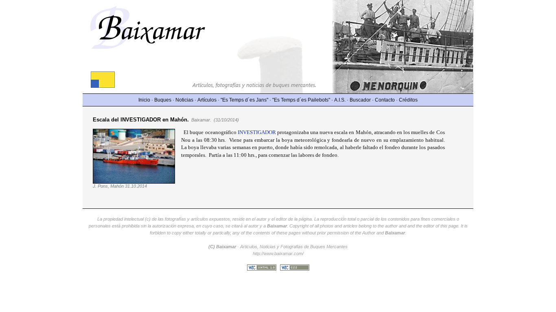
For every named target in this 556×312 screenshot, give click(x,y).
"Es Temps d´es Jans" (244, 100)
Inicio (144, 100)
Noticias (184, 100)
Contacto (385, 100)
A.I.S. (340, 100)
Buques (162, 100)
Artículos (207, 100)
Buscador (360, 100)
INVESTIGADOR (257, 132)
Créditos (408, 100)
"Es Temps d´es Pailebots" (301, 100)
